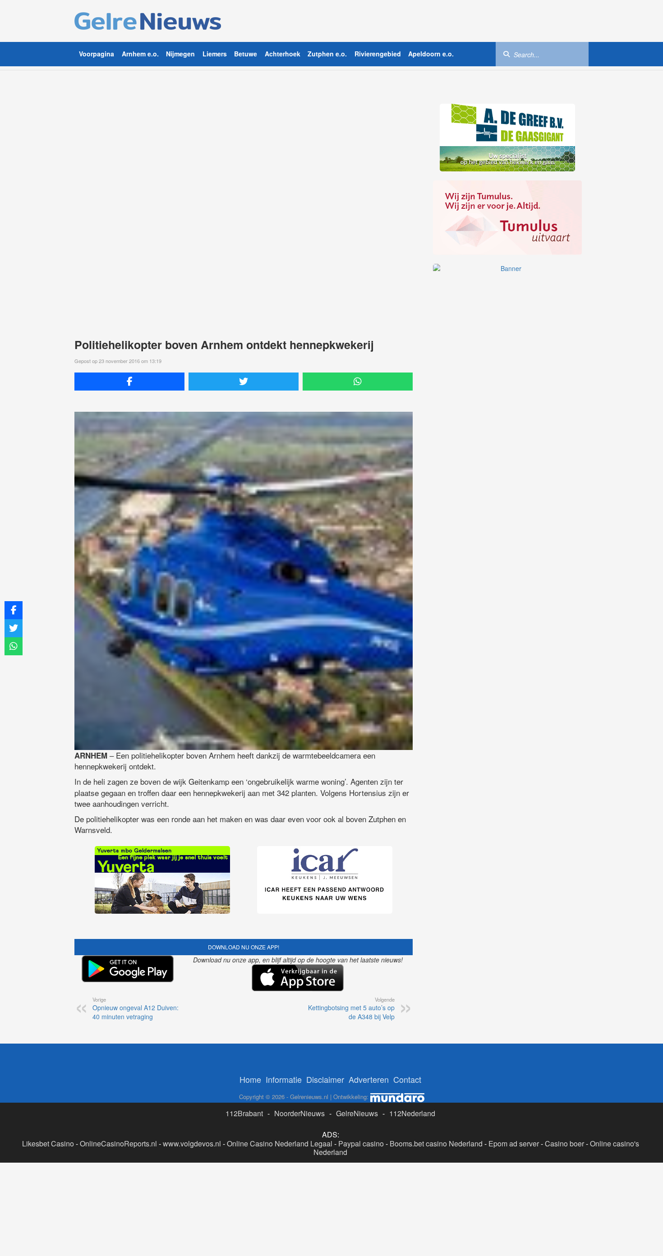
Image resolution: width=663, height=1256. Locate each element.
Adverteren (369, 1079)
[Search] (506, 54)
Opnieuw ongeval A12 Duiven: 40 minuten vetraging (135, 1008)
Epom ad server (513, 1143)
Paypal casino (361, 1143)
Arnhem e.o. (140, 53)
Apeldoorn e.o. (431, 53)
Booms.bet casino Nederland (436, 1143)
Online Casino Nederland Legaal (279, 1143)
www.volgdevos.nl (192, 1143)
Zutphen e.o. (327, 53)
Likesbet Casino (48, 1143)
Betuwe (245, 53)
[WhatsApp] (358, 382)
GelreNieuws (357, 1113)
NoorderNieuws (299, 1113)
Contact (407, 1079)
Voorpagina (96, 53)
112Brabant (244, 1113)
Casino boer (564, 1143)
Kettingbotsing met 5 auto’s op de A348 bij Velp (351, 1008)
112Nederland (412, 1113)
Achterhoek (282, 53)
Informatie (284, 1079)
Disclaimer (325, 1079)
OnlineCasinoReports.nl (118, 1143)
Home (250, 1079)
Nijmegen (180, 53)
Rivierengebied (378, 53)
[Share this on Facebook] (129, 382)
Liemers (215, 53)
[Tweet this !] (244, 382)
